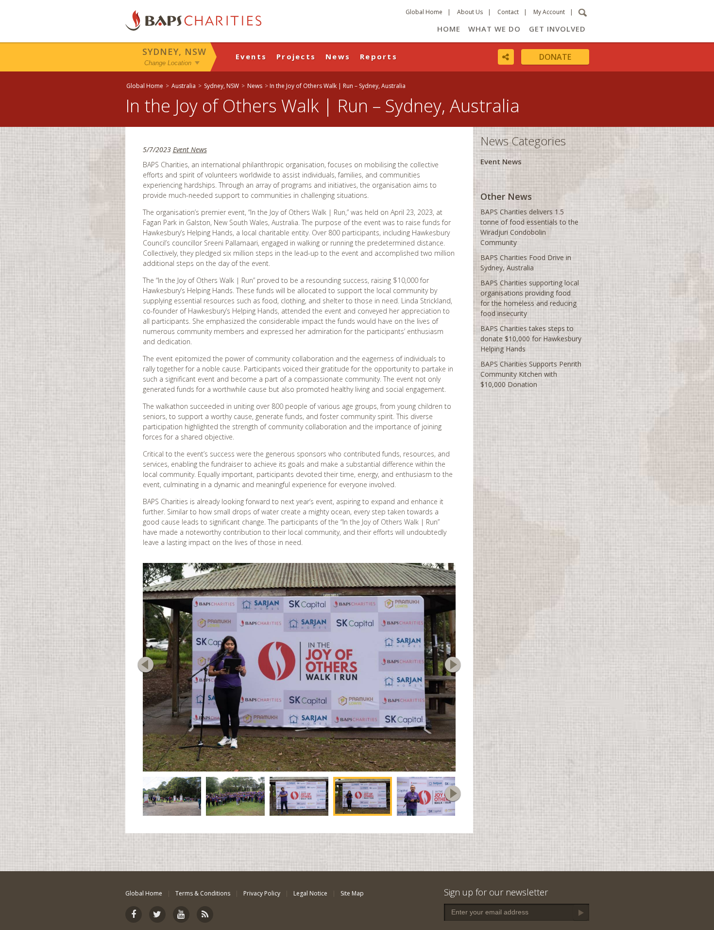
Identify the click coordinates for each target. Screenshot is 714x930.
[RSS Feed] (205, 914)
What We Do (494, 29)
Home (448, 29)
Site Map (352, 893)
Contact (508, 12)
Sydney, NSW (174, 51)
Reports (378, 56)
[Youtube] (181, 914)
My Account (549, 12)
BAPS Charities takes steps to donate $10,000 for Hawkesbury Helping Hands (530, 338)
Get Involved (557, 29)
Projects (296, 56)
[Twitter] (157, 914)
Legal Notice (310, 893)
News (337, 56)
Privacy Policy (261, 893)
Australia (183, 86)
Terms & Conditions (202, 893)
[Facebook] (133, 914)
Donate (555, 57)
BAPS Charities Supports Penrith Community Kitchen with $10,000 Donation (530, 374)
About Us (470, 12)
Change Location (167, 62)
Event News (190, 149)
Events (251, 56)
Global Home (424, 12)
